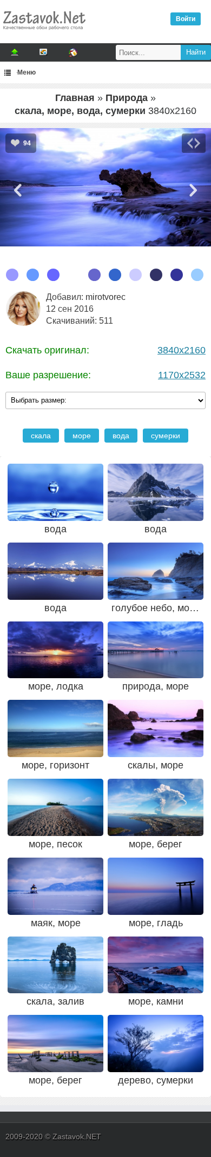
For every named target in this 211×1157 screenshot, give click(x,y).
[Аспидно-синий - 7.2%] (94, 275)
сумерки (165, 435)
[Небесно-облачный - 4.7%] (197, 275)
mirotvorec (105, 297)
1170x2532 (182, 375)
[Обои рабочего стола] (44, 32)
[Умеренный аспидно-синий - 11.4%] (53, 275)
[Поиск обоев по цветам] (73, 52)
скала (41, 435)
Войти (185, 19)
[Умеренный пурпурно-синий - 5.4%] (156, 275)
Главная (75, 97)
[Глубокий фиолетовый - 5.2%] (176, 275)
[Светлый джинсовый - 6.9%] (115, 275)
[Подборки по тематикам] (44, 52)
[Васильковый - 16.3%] (12, 275)
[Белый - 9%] (74, 275)
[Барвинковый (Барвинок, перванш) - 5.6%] (135, 275)
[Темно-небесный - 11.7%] (33, 275)
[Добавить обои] (15, 52)
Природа (127, 97)
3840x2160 (181, 350)
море (81, 435)
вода (121, 435)
